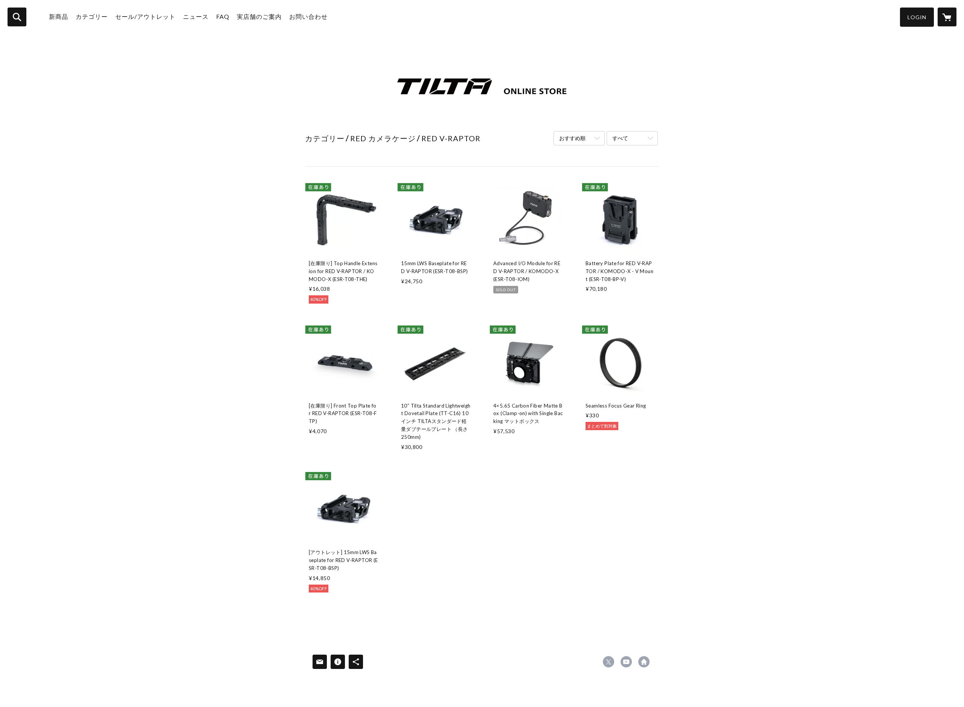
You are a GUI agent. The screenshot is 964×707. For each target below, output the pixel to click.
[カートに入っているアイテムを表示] (947, 17)
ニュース (196, 16)
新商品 (58, 16)
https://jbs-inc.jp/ (644, 661)
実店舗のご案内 (259, 16)
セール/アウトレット (145, 16)
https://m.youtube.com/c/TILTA (626, 661)
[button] (917, 17)
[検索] (17, 17)
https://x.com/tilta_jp (608, 661)
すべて (620, 138)
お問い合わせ (308, 16)
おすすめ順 (572, 138)
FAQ (222, 16)
